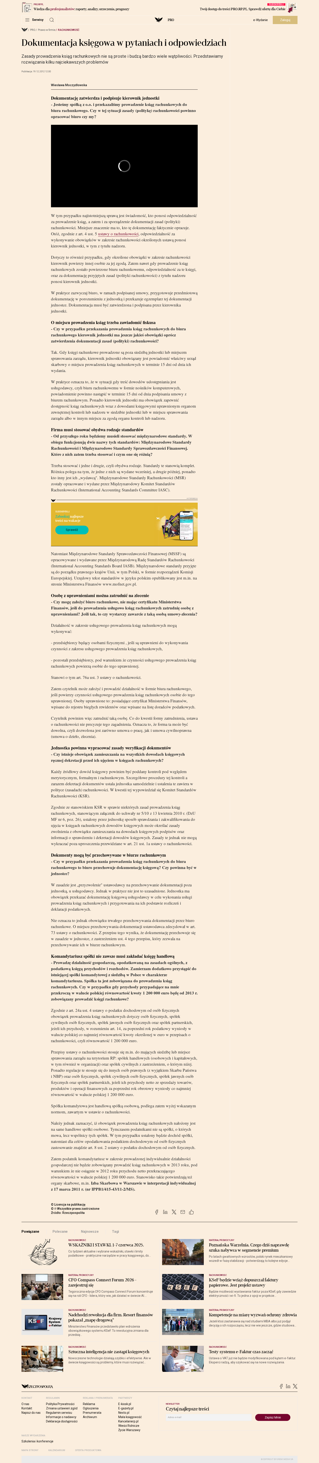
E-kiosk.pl (124, 1404)
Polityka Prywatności (60, 1404)
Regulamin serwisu (59, 1412)
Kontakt (26, 1408)
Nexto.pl (123, 1412)
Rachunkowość (68, 29)
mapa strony (29, 1450)
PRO (171, 20)
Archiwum (90, 1417)
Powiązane (30, 1231)
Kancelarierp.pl (128, 1421)
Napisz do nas (31, 1412)
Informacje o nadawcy (61, 1417)
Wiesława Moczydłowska (69, 85)
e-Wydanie (260, 20)
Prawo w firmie (46, 29)
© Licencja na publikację (68, 1204)
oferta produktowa (88, 1450)
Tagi (115, 1231)
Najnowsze (90, 1231)
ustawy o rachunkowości (118, 233)
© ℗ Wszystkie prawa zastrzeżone (75, 1208)
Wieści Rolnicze (128, 1425)
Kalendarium (56, 1450)
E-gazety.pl (125, 1408)
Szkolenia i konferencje (37, 1441)
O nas (25, 1404)
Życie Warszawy (129, 1430)
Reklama (89, 1404)
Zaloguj (285, 20)
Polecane (60, 1231)
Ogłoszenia (91, 1408)
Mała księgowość (130, 1417)
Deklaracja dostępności (61, 1421)
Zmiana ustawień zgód (61, 1408)
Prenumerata (92, 1412)
